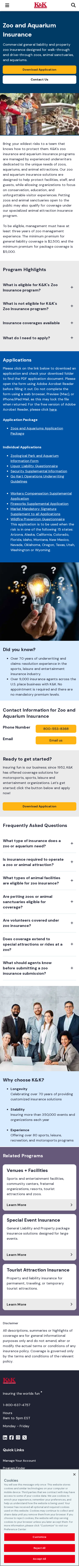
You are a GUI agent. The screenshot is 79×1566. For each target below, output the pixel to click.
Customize (39, 1537)
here (53, 409)
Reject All (39, 1548)
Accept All (39, 1558)
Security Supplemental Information (39, 471)
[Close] (74, 1474)
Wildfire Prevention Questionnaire (38, 519)
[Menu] (5, 1438)
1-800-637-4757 (16, 1405)
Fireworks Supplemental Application (39, 503)
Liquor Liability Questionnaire (34, 466)
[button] (39, 287)
